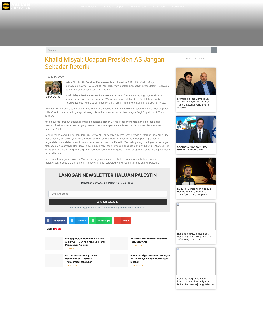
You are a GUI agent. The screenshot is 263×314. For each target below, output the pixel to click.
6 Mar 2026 (137, 245)
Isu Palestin (159, 6)
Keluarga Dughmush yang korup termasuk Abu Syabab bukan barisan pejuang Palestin (195, 281)
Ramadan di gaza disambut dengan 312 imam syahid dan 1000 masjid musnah (150, 258)
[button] (56, 220)
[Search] (214, 50)
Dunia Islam (178, 6)
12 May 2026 (72, 249)
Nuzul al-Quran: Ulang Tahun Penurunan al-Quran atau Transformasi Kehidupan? (81, 258)
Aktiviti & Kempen (113, 6)
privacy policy (112, 207)
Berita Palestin (89, 6)
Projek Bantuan (138, 6)
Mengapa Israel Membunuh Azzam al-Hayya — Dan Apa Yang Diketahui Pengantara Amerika (85, 241)
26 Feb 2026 (138, 266)
